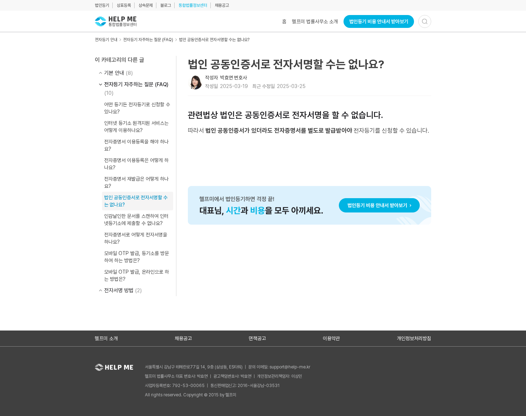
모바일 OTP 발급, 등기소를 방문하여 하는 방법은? (136, 256)
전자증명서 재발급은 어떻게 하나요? (136, 182)
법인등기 (102, 5)
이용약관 (331, 338)
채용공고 (222, 5)
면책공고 (257, 338)
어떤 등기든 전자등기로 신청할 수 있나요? (137, 108)
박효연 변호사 (233, 77)
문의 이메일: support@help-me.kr (279, 366)
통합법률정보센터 (193, 5)
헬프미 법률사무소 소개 (315, 21)
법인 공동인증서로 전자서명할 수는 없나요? (214, 39)
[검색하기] (424, 21)
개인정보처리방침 (414, 338)
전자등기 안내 (106, 39)
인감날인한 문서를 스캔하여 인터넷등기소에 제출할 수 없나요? (136, 219)
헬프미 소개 (106, 338)
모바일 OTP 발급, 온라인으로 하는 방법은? (136, 275)
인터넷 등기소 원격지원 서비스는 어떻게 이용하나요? (136, 126)
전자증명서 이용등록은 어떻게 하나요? (136, 163)
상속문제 (145, 5)
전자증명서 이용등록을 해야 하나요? (136, 145)
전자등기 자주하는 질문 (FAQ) (148, 39)
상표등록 (124, 5)
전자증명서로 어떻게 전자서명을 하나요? (135, 238)
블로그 (165, 5)
